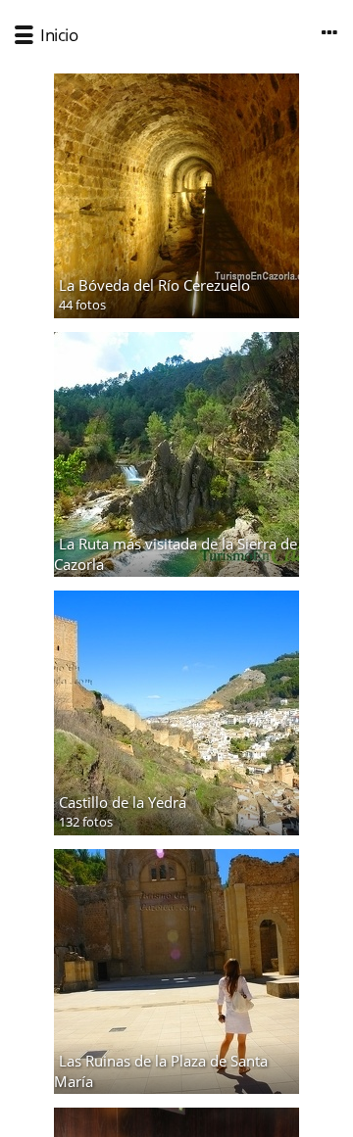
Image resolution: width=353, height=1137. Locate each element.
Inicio (58, 35)
